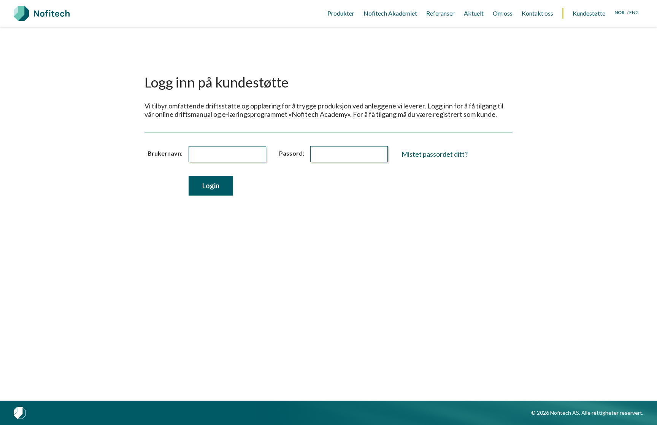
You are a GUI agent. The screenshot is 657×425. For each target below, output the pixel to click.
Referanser (440, 13)
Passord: (291, 153)
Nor (619, 12)
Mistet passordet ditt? (435, 154)
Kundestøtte (589, 13)
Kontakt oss (537, 13)
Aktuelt (474, 13)
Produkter (340, 13)
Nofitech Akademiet (390, 13)
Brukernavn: (165, 153)
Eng (634, 12)
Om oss (503, 13)
